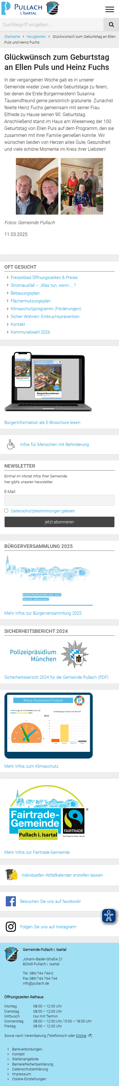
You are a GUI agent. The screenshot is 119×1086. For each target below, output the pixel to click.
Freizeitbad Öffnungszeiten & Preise (44, 277)
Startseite (12, 36)
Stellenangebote (25, 1059)
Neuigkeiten (36, 36)
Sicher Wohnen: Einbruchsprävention (45, 316)
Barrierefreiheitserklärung (32, 1064)
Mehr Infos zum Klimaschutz (31, 766)
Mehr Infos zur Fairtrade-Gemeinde (37, 852)
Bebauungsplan (25, 293)
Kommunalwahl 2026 (30, 332)
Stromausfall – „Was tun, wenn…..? (43, 285)
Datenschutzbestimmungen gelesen (43, 511)
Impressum (21, 1074)
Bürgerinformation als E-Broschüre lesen (42, 422)
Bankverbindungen (27, 1049)
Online (81, 1035)
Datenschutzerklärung (30, 1069)
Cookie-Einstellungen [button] (29, 1079)
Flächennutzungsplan (31, 301)
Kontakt (18, 324)
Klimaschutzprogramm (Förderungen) (46, 308)
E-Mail (9, 491)
